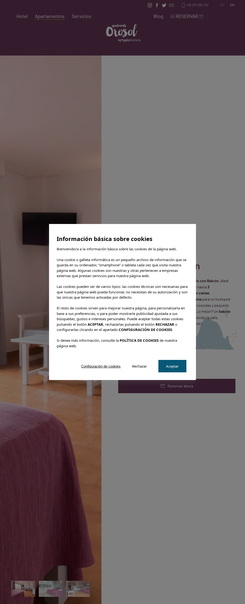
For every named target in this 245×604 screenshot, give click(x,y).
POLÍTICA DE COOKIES (139, 340)
